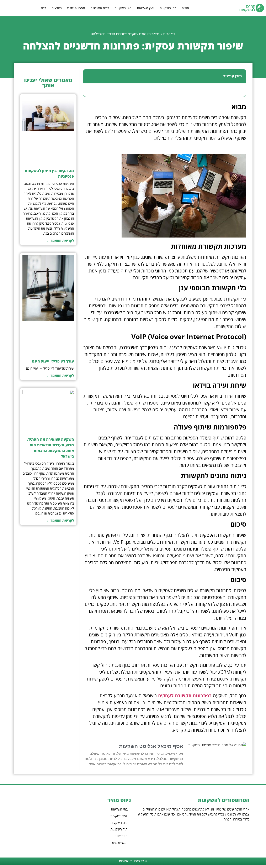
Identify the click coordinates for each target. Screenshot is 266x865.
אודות (185, 8)
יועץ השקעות (145, 8)
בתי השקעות (168, 8)
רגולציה (57, 8)
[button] (88, 76)
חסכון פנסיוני (76, 8)
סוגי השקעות (123, 8)
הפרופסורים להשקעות (223, 799)
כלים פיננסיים (99, 8)
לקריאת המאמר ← (60, 240)
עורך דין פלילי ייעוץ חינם (53, 361)
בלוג (43, 8)
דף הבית (169, 34)
